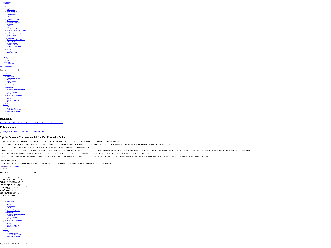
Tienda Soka (6, 62)
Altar (8, 27)
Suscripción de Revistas (13, 51)
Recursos (5, 57)
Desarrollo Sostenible (13, 35)
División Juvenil (11, 41)
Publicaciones (7, 48)
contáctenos (10, 66)
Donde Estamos (11, 14)
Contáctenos (6, 3)
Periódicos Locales (12, 52)
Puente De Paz (9, 131)
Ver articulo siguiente (14, 166)
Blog (8, 54)
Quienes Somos (7, 8)
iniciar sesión (7, 2)
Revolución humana (12, 21)
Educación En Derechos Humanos (16, 36)
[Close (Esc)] (0, 168)
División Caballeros (12, 44)
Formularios (10, 16)
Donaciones (6, 55)
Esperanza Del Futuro (18, 131)
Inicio (5, 6)
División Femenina (12, 43)
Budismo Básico (7, 18)
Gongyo (9, 25)
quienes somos (7, 75)
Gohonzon (10, 24)
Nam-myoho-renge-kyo (13, 22)
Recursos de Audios (12, 59)
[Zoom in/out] (6, 168)
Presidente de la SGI (12, 13)
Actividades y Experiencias (14, 46)
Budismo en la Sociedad (10, 29)
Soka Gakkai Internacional (14, 11)
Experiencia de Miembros (14, 109)
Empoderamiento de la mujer (15, 33)
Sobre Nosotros (11, 10)
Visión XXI (27, 131)
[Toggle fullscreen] (4, 168)
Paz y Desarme (11, 32)
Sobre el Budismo (8, 83)
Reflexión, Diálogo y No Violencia (16, 30)
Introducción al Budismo (13, 111)
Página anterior (4, 166)
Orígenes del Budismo (13, 19)
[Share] (2, 168)
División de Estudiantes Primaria (16, 40)
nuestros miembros (8, 38)
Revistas (9, 49)
